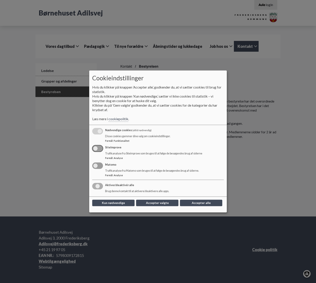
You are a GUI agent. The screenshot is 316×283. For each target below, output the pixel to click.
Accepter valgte (157, 203)
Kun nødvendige (113, 203)
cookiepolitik (118, 119)
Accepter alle (201, 203)
